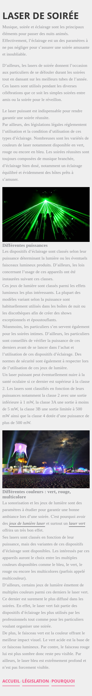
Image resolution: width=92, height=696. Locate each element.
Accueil (11, 681)
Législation (35, 681)
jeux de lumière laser (27, 523)
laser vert (77, 523)
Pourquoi (63, 681)
